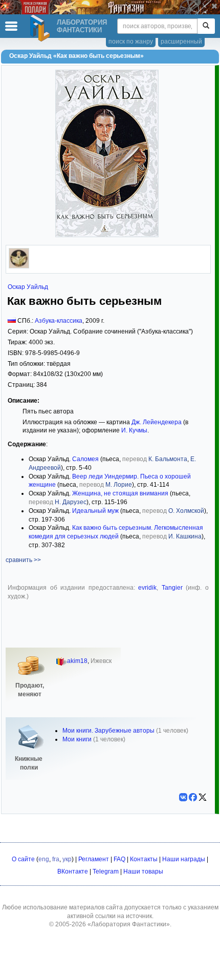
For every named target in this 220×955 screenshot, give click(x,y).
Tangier (174, 587)
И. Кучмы (134, 430)
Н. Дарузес (70, 502)
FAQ (119, 859)
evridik (147, 587)
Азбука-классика (58, 320)
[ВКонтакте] (183, 797)
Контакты (144, 859)
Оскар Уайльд (28, 286)
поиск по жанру (130, 41)
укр (67, 859)
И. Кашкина (185, 536)
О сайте (23, 859)
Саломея (85, 459)
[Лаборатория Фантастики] (41, 28)
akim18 (77, 661)
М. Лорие (118, 484)
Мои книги (77, 739)
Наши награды (183, 859)
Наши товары (143, 871)
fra (55, 859)
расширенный (181, 41)
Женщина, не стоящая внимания (120, 493)
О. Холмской (186, 510)
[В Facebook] (193, 797)
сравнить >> (23, 560)
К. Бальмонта (167, 459)
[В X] (203, 797)
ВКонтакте (72, 871)
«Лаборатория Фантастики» (128, 924)
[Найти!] (206, 26)
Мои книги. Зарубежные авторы (108, 730)
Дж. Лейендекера (156, 422)
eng (43, 859)
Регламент (93, 859)
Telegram (106, 871)
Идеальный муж (95, 510)
